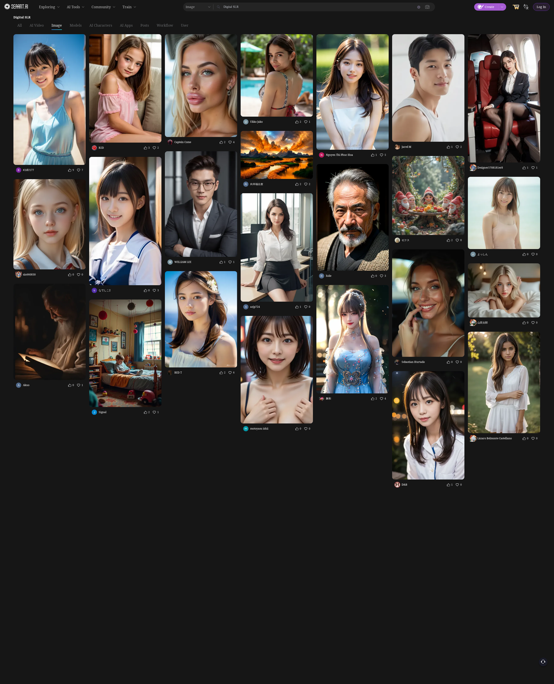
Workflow (165, 25)
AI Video (37, 25)
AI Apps (126, 25)
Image (57, 25)
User (184, 25)
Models (76, 25)
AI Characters (100, 25)
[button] (427, 7)
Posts (144, 25)
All (19, 25)
